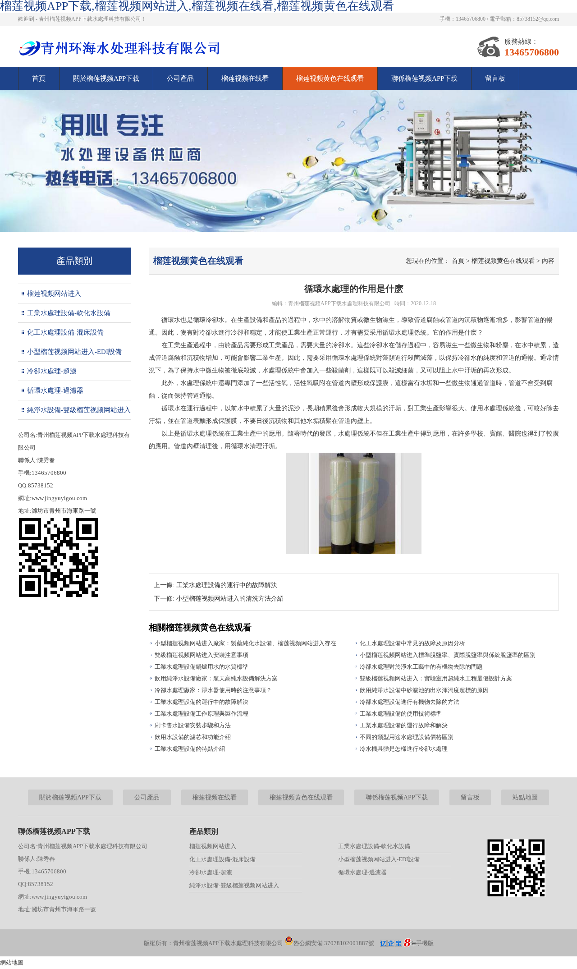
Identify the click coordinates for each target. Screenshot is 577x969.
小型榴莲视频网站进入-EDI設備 (74, 351)
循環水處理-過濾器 (55, 390)
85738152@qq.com (538, 19)
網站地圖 (11, 962)
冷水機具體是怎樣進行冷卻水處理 (404, 748)
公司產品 (180, 78)
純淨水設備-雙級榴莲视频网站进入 (79, 409)
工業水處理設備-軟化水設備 (68, 313)
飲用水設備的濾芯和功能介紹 (193, 737)
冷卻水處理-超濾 (52, 371)
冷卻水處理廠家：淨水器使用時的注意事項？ (213, 690)
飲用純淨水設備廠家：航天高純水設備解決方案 (216, 678)
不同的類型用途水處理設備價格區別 (406, 737)
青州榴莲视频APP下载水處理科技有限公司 (339, 303)
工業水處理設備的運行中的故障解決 (226, 585)
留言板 (495, 78)
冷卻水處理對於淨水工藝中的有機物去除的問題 (421, 666)
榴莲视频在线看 (245, 78)
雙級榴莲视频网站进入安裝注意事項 (201, 655)
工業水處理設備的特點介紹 (190, 748)
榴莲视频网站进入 (54, 293)
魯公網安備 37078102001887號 (333, 943)
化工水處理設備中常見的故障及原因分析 (412, 643)
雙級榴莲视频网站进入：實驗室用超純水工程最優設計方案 (436, 678)
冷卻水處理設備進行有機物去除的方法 (409, 701)
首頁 (39, 78)
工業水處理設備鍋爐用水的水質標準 (201, 666)
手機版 (425, 943)
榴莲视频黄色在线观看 (330, 78)
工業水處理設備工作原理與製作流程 (201, 713)
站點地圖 (525, 797)
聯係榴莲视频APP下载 (424, 78)
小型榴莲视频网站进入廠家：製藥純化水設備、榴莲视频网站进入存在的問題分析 (250, 643)
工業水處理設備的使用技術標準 (401, 713)
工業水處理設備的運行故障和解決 (404, 725)
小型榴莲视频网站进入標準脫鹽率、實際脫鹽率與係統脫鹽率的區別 (448, 655)
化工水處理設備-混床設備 (65, 332)
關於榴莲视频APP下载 (106, 78)
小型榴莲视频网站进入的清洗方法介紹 (230, 598)
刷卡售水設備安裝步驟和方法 (193, 725)
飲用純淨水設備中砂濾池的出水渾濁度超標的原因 (424, 690)
